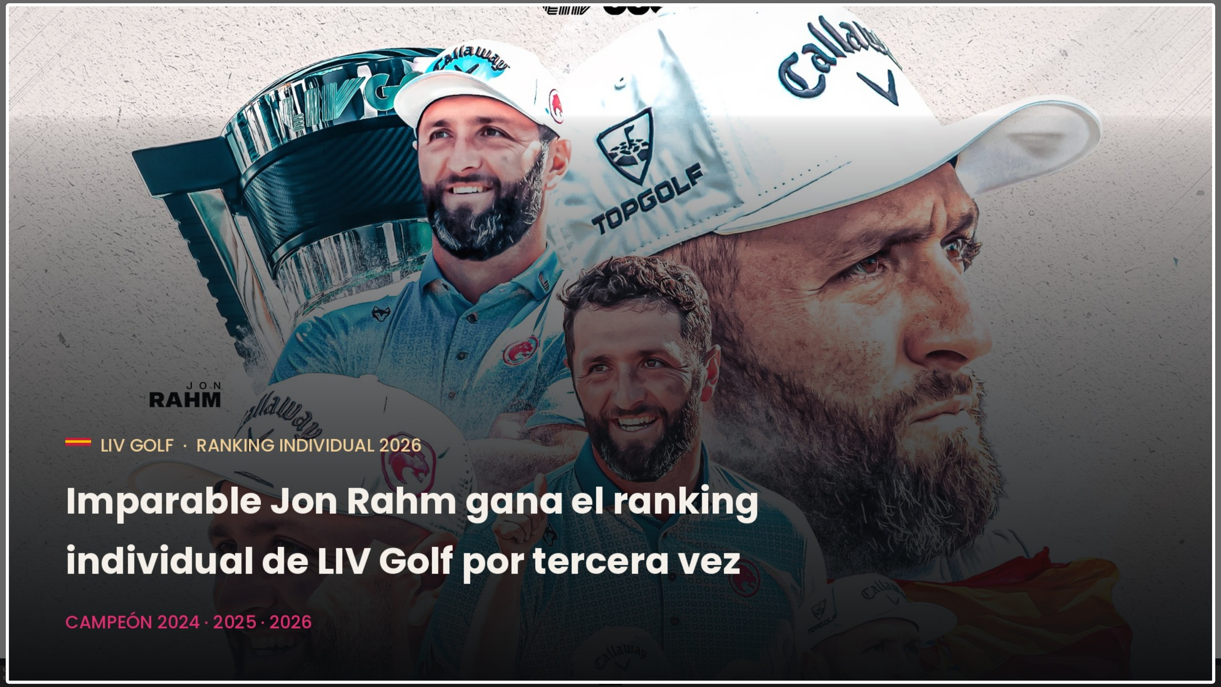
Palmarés (587, 31)
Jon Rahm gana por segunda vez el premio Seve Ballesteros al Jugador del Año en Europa (648, 57)
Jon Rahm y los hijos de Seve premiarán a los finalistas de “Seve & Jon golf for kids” (658, 120)
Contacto (655, 31)
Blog (632, 31)
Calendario (557, 31)
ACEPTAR (610, 683)
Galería (612, 31)
